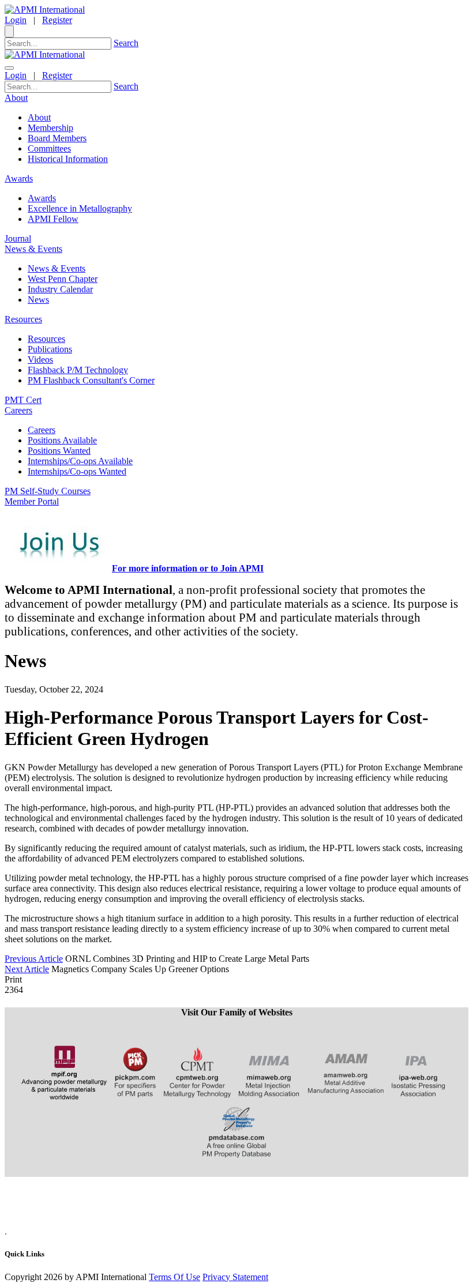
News (38, 299)
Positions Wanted (59, 451)
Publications (50, 349)
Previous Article (34, 959)
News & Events (56, 268)
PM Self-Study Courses (48, 491)
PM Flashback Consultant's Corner (91, 380)
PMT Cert (23, 400)
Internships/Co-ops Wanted (77, 471)
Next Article (27, 969)
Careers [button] (18, 410)
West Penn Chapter (62, 279)
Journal (18, 238)
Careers (41, 430)
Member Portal (32, 501)
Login (16, 20)
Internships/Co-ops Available (80, 461)
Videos (40, 359)
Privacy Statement (235, 1277)
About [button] (16, 98)
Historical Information (68, 159)
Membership (50, 128)
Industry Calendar (60, 289)
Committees (49, 148)
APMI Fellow (53, 219)
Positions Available (62, 440)
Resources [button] (23, 319)
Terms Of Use (174, 1277)
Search (126, 43)
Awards (42, 198)
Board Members (57, 138)
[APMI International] (45, 9)
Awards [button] (19, 178)
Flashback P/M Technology (78, 370)
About (39, 117)
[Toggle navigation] (9, 68)
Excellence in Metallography (80, 208)
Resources (46, 339)
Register (57, 20)
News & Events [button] (33, 249)
